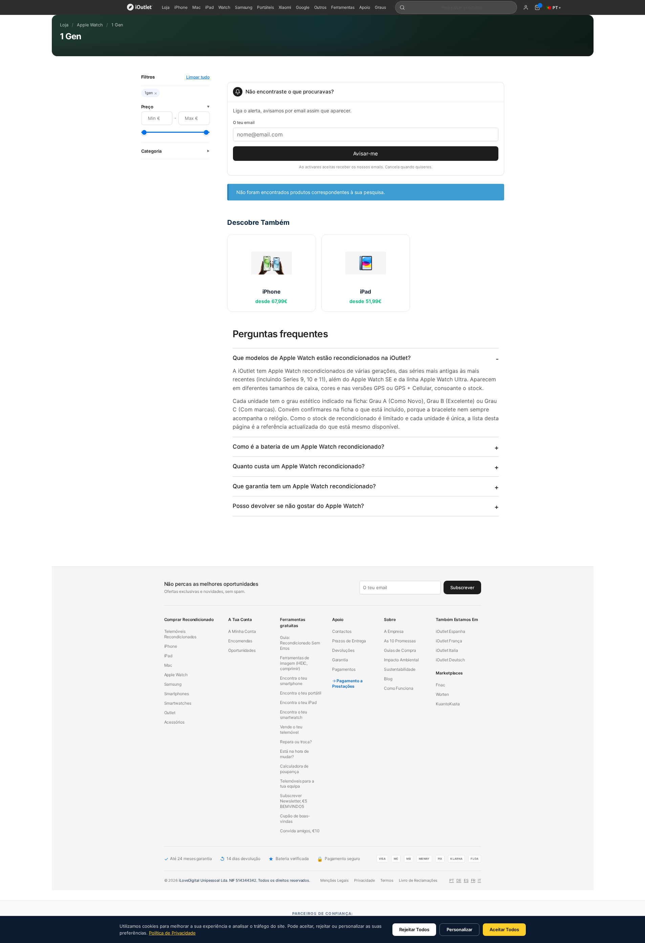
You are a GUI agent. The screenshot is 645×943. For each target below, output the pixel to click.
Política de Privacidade (172, 933)
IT (479, 880)
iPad (209, 7)
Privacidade (364, 880)
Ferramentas (342, 7)
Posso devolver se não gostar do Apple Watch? (298, 505)
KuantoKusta (448, 703)
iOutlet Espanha (450, 631)
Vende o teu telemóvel (291, 729)
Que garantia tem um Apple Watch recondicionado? (304, 486)
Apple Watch (90, 24)
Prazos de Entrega (349, 640)
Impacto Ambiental (401, 659)
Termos (386, 880)
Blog (388, 678)
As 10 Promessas (400, 640)
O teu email (244, 122)
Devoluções (343, 650)
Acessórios (174, 722)
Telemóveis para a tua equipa (297, 783)
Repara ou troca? (296, 741)
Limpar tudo (198, 77)
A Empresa (394, 631)
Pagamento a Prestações (347, 683)
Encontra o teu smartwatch (293, 714)
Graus (380, 7)
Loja (166, 7)
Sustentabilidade (399, 669)
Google (302, 7)
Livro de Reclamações (418, 880)
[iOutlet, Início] (139, 7)
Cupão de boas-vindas (295, 818)
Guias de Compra (400, 650)
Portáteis (265, 7)
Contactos (341, 631)
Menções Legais (334, 880)
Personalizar (459, 929)
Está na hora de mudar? (294, 754)
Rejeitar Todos (414, 929)
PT (451, 880)
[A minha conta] (526, 7)
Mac (196, 7)
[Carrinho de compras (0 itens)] (537, 7)
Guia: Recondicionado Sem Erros (300, 643)
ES (466, 880)
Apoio (364, 7)
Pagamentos (344, 669)
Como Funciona (398, 688)
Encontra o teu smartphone (293, 681)
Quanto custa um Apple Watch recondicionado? (299, 466)
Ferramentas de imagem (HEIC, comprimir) (294, 663)
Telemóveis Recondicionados (180, 634)
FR (473, 880)
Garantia (340, 659)
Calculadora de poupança (294, 769)
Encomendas (240, 640)
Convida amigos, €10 (299, 830)
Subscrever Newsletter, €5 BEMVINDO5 (293, 801)
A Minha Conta (242, 631)
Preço (175, 106)
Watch (224, 7)
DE (458, 880)
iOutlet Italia (447, 650)
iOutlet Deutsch (450, 659)
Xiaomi (285, 7)
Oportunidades (242, 650)
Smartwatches (177, 703)
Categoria (175, 151)
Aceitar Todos (504, 929)
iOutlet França (449, 640)
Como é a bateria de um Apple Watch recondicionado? (308, 446)
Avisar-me (365, 153)
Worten (442, 694)
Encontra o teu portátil (300, 692)
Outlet (170, 712)
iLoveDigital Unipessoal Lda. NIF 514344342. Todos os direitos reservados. (244, 880)
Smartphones (176, 693)
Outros (320, 7)
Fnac (440, 684)
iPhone (181, 7)
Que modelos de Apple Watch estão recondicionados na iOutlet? (322, 358)
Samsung (243, 7)
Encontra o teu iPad (298, 702)
